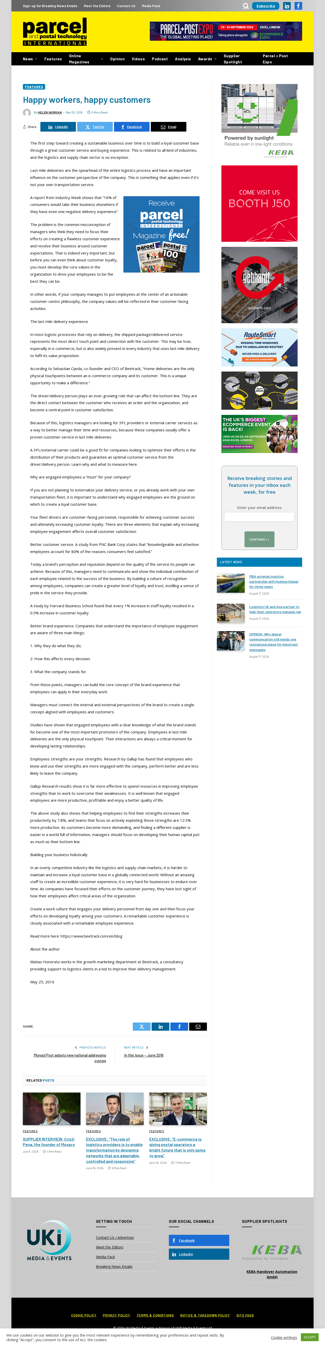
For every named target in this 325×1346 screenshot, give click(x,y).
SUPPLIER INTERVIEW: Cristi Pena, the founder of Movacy (49, 1142)
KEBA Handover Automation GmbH (272, 1274)
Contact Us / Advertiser (115, 1237)
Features (53, 58)
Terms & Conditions (155, 1315)
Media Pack (151, 6)
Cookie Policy (83, 1315)
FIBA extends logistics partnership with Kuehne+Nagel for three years (273, 581)
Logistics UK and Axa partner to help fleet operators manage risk (275, 609)
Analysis (183, 58)
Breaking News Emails (114, 1266)
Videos (138, 58)
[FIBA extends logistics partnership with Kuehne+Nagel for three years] (231, 583)
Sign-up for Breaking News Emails (50, 6)
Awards (205, 58)
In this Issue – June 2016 (144, 1055)
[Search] (246, 5)
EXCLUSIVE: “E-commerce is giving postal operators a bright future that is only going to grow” (177, 1147)
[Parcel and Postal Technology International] (55, 32)
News (28, 58)
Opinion (117, 58)
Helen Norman (50, 112)
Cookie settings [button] (284, 1337)
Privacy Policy (116, 1315)
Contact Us (126, 6)
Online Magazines (79, 58)
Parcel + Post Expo (275, 58)
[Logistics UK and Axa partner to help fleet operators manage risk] (231, 613)
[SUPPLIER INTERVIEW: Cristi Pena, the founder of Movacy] (51, 1109)
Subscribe (265, 6)
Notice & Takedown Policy (205, 1315)
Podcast (160, 58)
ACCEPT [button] (310, 1337)
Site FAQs (245, 1315)
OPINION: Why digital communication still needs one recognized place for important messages (273, 641)
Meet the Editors (97, 6)
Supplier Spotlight (233, 58)
